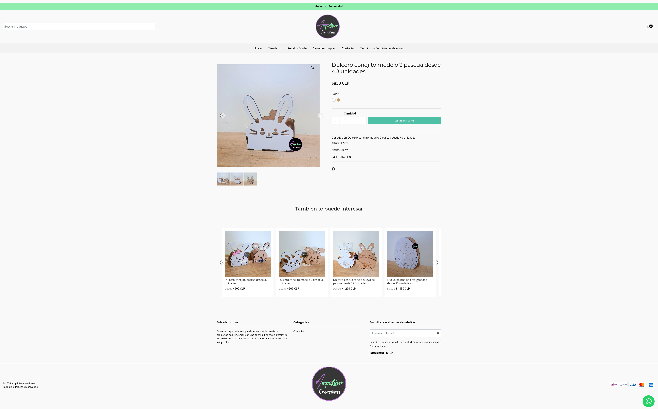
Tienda (272, 48)
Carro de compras (324, 48)
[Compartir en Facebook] (333, 169)
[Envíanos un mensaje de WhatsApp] (649, 401)
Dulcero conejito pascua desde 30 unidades (246, 281)
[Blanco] (333, 100)
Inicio (258, 48)
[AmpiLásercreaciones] (329, 26)
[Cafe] (338, 100)
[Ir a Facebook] (387, 353)
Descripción (339, 137)
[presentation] (222, 115)
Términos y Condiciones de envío (381, 48)
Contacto (348, 48)
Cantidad (350, 113)
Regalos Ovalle (297, 48)
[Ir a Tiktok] (392, 353)
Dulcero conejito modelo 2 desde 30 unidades (301, 281)
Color (335, 94)
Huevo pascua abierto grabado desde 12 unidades (407, 281)
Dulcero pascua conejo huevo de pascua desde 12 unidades (354, 281)
